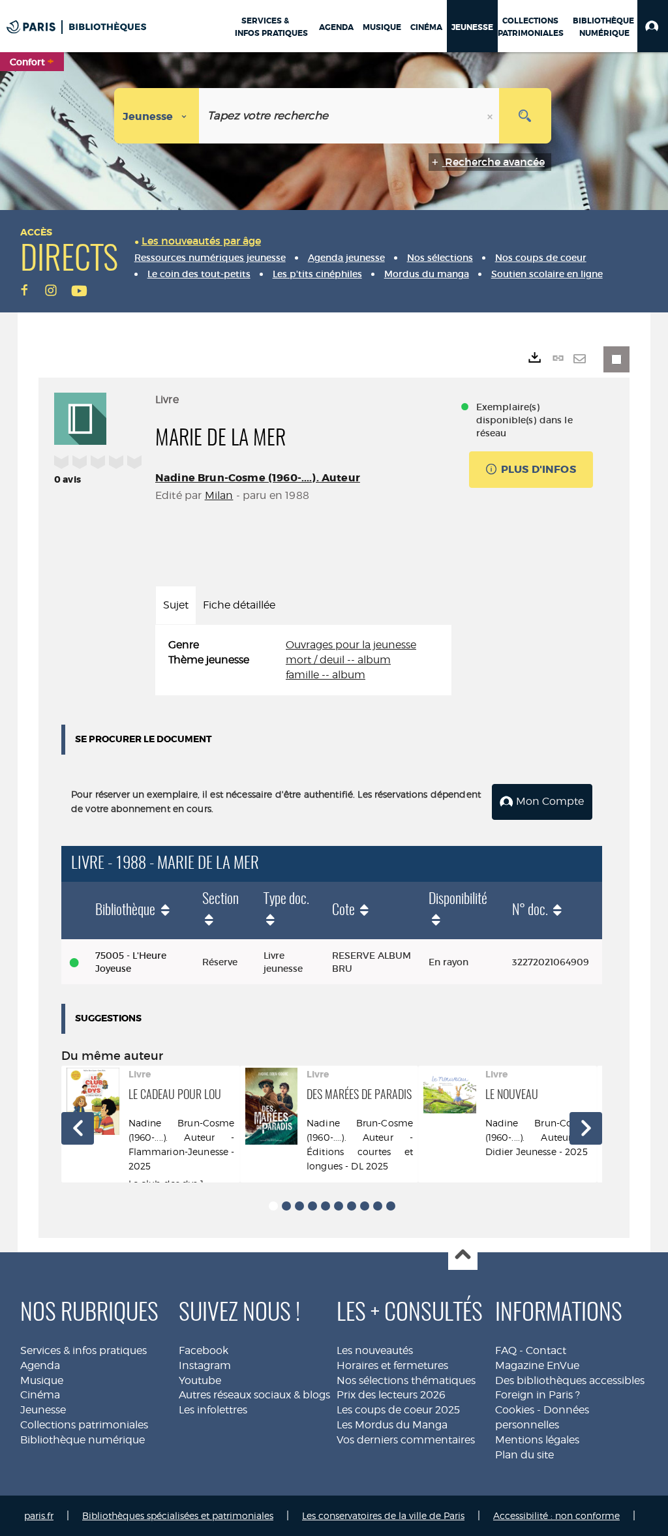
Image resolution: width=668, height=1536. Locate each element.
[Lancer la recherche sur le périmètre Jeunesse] (525, 115)
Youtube (200, 1380)
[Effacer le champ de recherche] (491, 115)
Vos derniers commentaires (406, 1440)
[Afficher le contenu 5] (325, 1206)
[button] (652, 26)
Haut (463, 1256)
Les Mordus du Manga (392, 1425)
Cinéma (40, 1395)
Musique (41, 1380)
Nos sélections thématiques (406, 1380)
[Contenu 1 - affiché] (273, 1206)
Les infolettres (213, 1410)
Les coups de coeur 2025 (398, 1410)
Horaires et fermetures (392, 1365)
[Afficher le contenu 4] (312, 1206)
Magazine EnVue (537, 1365)
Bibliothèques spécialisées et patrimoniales (177, 1515)
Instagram (205, 1365)
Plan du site (524, 1455)
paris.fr (38, 1515)
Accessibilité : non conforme (556, 1515)
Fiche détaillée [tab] (239, 605)
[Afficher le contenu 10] (390, 1206)
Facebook (203, 1350)
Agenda (40, 1365)
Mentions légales (537, 1440)
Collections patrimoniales (84, 1425)
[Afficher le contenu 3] (299, 1206)
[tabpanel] (303, 660)
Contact (546, 1350)
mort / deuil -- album (338, 660)
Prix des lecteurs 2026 (391, 1395)
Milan (219, 495)
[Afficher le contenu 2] (286, 1206)
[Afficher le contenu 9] (377, 1206)
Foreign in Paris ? (537, 1395)
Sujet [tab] (176, 605)
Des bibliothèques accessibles (570, 1380)
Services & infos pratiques (83, 1350)
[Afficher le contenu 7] (351, 1206)
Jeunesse (43, 1410)
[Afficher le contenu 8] (364, 1206)
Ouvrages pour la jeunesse (351, 645)
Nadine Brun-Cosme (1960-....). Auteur (257, 478)
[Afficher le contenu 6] (338, 1206)
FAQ (506, 1350)
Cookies (514, 1410)
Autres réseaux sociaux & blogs (254, 1395)
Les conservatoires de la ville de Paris (383, 1515)
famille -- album (325, 675)
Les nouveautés (375, 1350)
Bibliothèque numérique (82, 1440)
